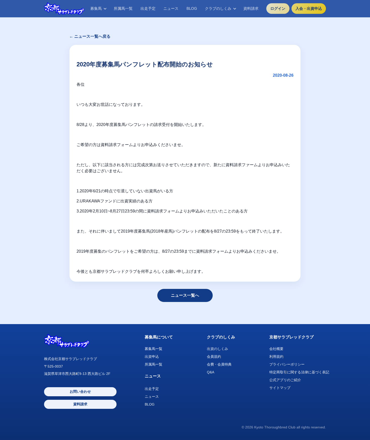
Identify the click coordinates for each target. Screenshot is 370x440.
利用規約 (276, 357)
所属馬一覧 (123, 9)
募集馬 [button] (96, 9)
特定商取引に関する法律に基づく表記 (299, 372)
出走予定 (148, 9)
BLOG (192, 9)
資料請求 (250, 9)
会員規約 (214, 357)
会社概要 (276, 349)
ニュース (170, 9)
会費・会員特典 (219, 364)
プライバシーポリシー (287, 364)
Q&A (210, 372)
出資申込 (152, 357)
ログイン (277, 9)
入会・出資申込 (308, 9)
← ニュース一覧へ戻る (89, 36)
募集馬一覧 (153, 349)
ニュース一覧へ (185, 295)
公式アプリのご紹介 (285, 380)
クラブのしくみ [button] (218, 9)
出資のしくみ (217, 349)
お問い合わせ (80, 391)
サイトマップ (279, 388)
